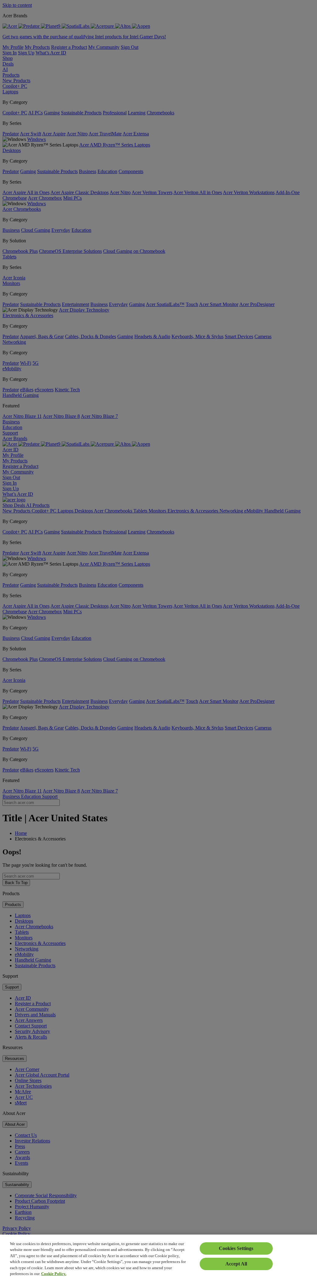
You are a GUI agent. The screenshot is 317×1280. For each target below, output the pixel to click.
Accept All (236, 1263)
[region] (158, 1257)
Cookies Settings (236, 1248)
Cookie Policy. (53, 1273)
